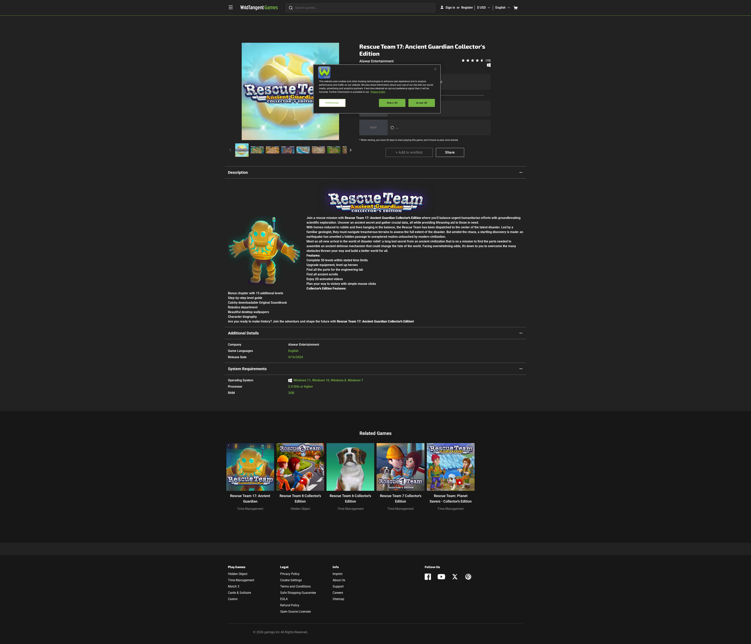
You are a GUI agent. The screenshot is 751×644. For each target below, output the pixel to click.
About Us (339, 580)
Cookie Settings (291, 580)
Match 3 (233, 586)
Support (338, 586)
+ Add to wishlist (409, 152)
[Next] (350, 150)
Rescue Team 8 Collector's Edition (300, 498)
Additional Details (243, 333)
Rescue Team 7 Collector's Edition (400, 498)
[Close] (435, 69)
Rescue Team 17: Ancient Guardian (250, 498)
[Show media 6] (318, 150)
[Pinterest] (468, 576)
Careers (338, 593)
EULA (284, 599)
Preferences (332, 102)
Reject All (392, 102)
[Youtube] (441, 576)
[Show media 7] (334, 150)
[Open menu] (230, 7)
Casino (233, 599)
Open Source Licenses (295, 611)
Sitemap (338, 599)
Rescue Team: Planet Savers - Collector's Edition (451, 498)
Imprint (337, 574)
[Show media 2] (257, 150)
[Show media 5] (303, 150)
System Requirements (247, 368)
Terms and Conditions (295, 586)
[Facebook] (428, 577)
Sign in (450, 7)
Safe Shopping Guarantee (298, 593)
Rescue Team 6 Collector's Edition (350, 498)
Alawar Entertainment (376, 61)
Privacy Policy (290, 574)
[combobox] (360, 7)
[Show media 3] (272, 150)
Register (467, 7)
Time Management (250, 509)
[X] (455, 577)
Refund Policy (289, 605)
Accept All (421, 102)
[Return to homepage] (259, 8)
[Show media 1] (242, 150)
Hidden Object (300, 509)
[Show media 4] (288, 150)
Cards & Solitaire (239, 593)
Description (238, 172)
